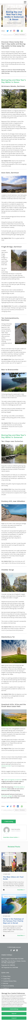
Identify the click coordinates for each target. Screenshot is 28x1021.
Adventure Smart (6, 766)
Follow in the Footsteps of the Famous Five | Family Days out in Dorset (13, 921)
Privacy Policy (6, 976)
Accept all (14, 1018)
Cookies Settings (14, 1009)
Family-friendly (20, 34)
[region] (14, 1005)
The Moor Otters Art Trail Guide (13, 878)
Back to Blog (9, 821)
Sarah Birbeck (8, 34)
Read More (20, 889)
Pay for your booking (8, 985)
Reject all (14, 1013)
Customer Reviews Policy (9, 981)
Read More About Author (10, 837)
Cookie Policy (6, 978)
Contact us (6, 988)
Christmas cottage (6, 796)
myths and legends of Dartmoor (13, 779)
